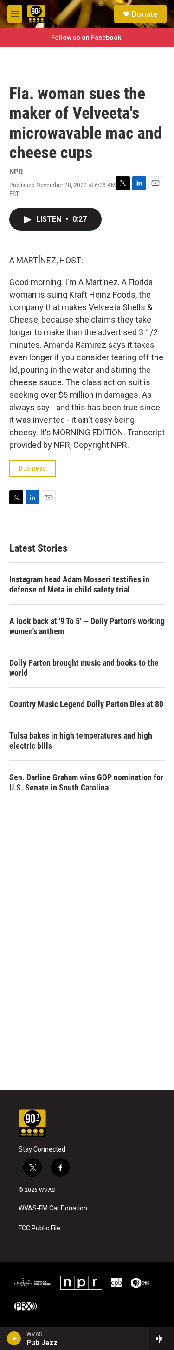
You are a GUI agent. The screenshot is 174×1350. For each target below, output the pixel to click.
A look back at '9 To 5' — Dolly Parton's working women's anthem (87, 626)
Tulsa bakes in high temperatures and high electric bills (80, 741)
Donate (144, 14)
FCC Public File (39, 1228)
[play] (14, 1338)
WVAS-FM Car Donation (53, 1208)
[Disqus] (87, 965)
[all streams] (161, 1338)
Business (32, 468)
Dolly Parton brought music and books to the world (84, 668)
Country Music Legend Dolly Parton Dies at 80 (86, 704)
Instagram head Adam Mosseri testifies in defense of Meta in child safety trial (79, 584)
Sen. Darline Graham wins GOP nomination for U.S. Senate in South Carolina (86, 782)
